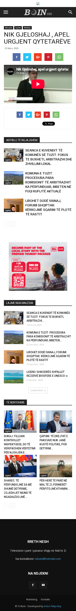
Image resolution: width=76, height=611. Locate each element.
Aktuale (8, 27)
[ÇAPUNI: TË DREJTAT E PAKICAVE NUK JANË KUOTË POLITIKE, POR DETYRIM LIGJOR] (56, 421)
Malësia (27, 27)
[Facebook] (33, 585)
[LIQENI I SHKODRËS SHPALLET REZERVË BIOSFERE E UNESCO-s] (13, 376)
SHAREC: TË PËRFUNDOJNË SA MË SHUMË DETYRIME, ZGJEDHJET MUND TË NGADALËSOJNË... (18, 488)
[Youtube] (43, 585)
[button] (70, 12)
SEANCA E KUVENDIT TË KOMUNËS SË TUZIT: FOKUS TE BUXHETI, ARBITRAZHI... (48, 316)
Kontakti (45, 599)
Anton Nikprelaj (52, 606)
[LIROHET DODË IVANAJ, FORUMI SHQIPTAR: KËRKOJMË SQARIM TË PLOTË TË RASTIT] (13, 205)
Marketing (31, 599)
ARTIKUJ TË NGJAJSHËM (21, 140)
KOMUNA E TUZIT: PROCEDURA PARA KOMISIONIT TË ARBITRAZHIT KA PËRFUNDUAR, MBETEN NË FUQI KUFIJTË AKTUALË (48, 182)
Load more (37, 390)
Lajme (18, 27)
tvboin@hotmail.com (48, 559)
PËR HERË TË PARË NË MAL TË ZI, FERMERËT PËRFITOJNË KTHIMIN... (55, 484)
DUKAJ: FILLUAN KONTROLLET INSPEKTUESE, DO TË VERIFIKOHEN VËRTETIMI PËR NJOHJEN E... (19, 444)
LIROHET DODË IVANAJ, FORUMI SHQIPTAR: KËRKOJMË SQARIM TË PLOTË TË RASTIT (48, 356)
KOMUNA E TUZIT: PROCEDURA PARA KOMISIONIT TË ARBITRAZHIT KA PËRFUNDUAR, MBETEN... (49, 336)
